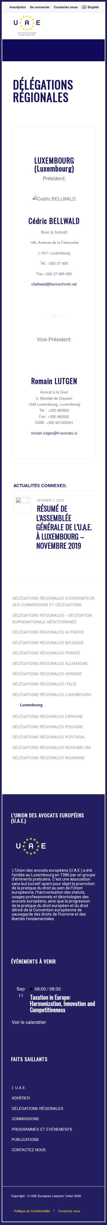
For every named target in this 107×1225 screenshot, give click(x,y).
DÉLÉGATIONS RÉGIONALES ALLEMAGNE (50, 663)
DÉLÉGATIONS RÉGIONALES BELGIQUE (48, 642)
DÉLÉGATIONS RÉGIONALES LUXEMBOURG (51, 694)
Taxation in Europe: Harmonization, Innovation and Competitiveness (62, 1003)
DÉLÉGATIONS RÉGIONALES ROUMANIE (48, 757)
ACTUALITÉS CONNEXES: (40, 485)
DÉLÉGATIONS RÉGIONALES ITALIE (44, 684)
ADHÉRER (21, 1098)
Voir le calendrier (29, 1022)
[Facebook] (83, 1203)
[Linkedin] (91, 1203)
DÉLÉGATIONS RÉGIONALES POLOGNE (47, 726)
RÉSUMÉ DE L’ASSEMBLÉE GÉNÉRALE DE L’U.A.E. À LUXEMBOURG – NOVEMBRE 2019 (64, 527)
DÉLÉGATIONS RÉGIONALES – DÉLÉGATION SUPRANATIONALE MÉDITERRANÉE (52, 618)
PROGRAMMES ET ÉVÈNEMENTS (42, 1129)
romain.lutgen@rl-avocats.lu (54, 433)
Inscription (18, 7)
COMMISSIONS (25, 1118)
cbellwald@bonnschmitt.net (54, 284)
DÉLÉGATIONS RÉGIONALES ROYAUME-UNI (51, 747)
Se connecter (40, 7)
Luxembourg (31, 704)
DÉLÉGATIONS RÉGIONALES (37, 1108)
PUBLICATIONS (25, 1139)
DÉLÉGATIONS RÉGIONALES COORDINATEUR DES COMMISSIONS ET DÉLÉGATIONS (53, 601)
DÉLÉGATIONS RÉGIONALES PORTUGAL (48, 737)
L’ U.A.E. (19, 1087)
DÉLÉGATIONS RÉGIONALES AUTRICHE (48, 632)
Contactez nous (66, 7)
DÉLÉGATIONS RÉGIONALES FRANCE (46, 653)
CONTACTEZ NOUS (29, 1149)
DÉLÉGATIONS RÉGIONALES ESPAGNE (47, 716)
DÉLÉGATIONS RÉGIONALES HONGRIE (47, 673)
